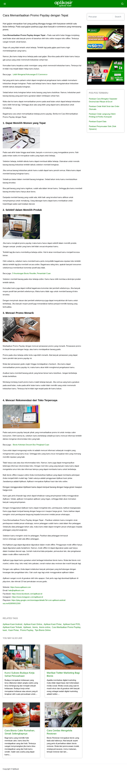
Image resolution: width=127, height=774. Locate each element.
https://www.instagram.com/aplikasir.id (27, 597)
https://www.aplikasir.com (20, 587)
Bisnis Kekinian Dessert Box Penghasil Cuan (31, 445)
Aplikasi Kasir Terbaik (12, 627)
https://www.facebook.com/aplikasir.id (26, 594)
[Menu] (5, 4)
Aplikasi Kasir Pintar (53, 624)
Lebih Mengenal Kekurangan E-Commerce (30, 74)
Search (118, 17)
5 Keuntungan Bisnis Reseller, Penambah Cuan (31, 273)
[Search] (122, 4)
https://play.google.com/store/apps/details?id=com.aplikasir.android (38, 600)
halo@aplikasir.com (16, 590)
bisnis (35, 627)
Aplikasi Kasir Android (12, 624)
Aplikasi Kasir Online (33, 624)
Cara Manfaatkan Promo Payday (66, 627)
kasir (5, 630)
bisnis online (44, 627)
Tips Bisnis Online (43, 630)
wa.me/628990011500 (11, 603)
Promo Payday (26, 630)
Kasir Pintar (13, 630)
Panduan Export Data (97, 121)
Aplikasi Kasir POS (71, 624)
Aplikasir (27, 627)
